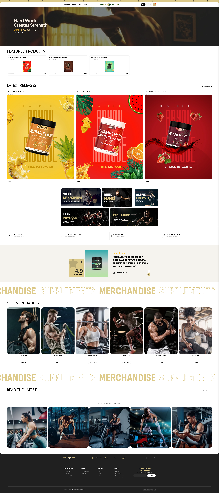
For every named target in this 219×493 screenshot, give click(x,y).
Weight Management (119, 475)
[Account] (150, 4)
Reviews (84, 475)
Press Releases (85, 471)
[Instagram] (154, 458)
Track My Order (69, 475)
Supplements (67, 4)
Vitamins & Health (119, 477)
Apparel (74, 4)
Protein (117, 471)
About (79, 4)
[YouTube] (151, 458)
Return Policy (69, 477)
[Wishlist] (147, 4)
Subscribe (151, 475)
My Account (68, 473)
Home (100, 471)
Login (143, 4)
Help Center (68, 471)
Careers (84, 473)
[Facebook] (145, 458)
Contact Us (101, 480)
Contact (85, 4)
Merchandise (101, 475)
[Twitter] (148, 458)
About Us (101, 477)
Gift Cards (68, 480)
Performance (118, 473)
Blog (100, 473)
